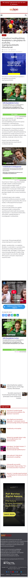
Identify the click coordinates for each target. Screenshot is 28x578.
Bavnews (14, 49)
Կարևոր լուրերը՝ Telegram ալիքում (14, 306)
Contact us (8, 574)
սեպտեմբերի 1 (19, 51)
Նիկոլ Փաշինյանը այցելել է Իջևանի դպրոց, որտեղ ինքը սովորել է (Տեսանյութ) (15, 386)
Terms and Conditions (15, 574)
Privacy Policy (24, 574)
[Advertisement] (14, 229)
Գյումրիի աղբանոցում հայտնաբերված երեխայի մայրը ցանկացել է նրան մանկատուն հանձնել (11, 395)
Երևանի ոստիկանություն (9, 51)
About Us (2, 574)
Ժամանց (4, 35)
